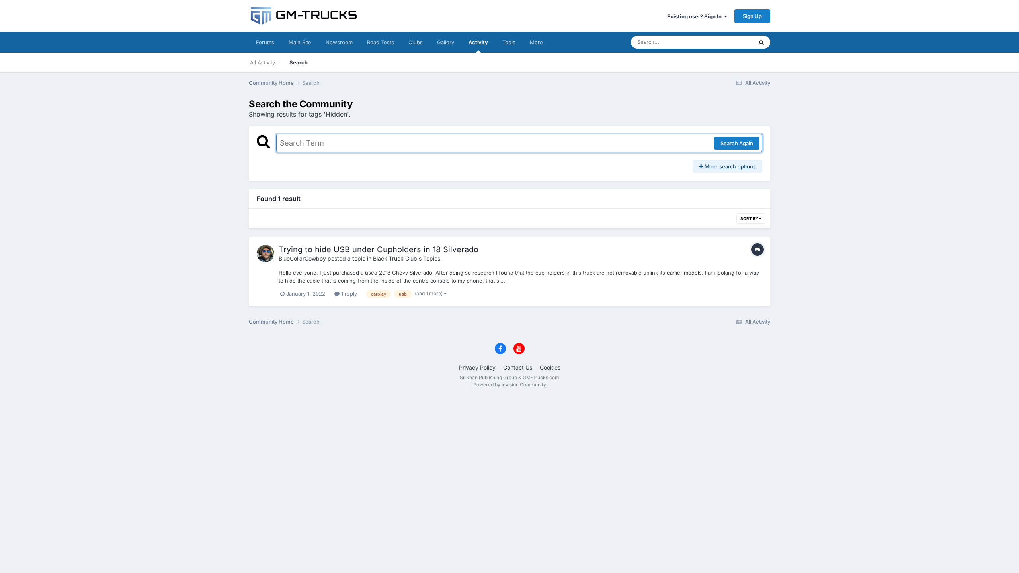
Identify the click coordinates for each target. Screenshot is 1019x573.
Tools (508, 42)
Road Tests (380, 42)
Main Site (300, 42)
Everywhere (728, 42)
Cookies (550, 367)
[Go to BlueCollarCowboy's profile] (265, 253)
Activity (478, 42)
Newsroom (339, 42)
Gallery (445, 42)
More (536, 42)
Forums (265, 42)
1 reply (348, 293)
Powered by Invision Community (509, 385)
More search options (729, 166)
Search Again (736, 143)
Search (298, 62)
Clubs (415, 42)
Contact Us (517, 367)
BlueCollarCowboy (302, 258)
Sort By (749, 218)
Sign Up (752, 16)
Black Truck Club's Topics (406, 258)
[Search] (761, 42)
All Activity (262, 62)
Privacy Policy (477, 367)
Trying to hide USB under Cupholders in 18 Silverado (378, 249)
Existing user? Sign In (695, 16)
